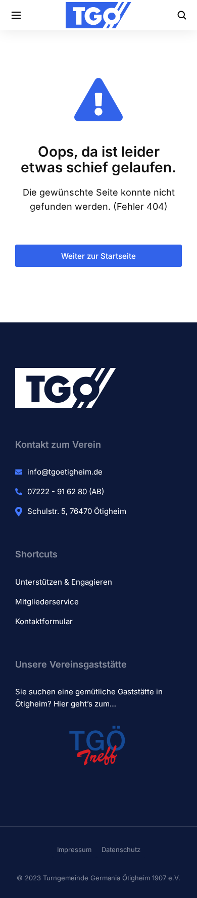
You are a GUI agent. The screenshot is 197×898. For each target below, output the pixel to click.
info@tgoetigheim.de (65, 472)
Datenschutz (121, 849)
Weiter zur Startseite (98, 256)
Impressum (74, 849)
